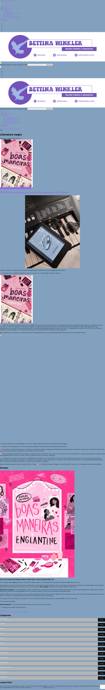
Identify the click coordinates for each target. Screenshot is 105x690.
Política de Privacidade (69, 687)
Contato (5, 21)
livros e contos (7, 8)
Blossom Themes (36, 687)
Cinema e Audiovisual (13, 18)
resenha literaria (25, 188)
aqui (27, 607)
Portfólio (5, 10)
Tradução (9, 11)
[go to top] (0, 689)
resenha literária (15, 188)
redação (6, 188)
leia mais (3, 610)
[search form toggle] (0, 63)
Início (4, 7)
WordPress (58, 687)
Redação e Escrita (11, 16)
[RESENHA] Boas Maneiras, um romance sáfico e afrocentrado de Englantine (34, 192)
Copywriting (10, 14)
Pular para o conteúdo (7, 1)
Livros (2, 188)
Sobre (5, 19)
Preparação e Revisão (13, 13)
